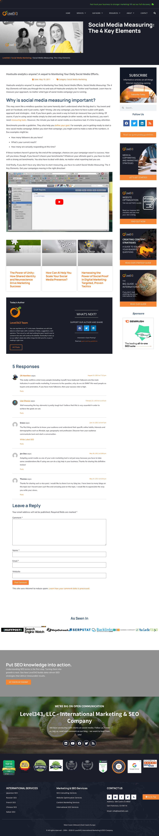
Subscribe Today (138, 94)
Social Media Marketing (21, 58)
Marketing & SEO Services (72, 788)
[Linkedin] (142, 123)
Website (16, 571)
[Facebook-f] (121, 797)
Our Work (96, 13)
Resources (113, 13)
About (129, 13)
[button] (155, 13)
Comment (17, 518)
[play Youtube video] (59, 202)
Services (80, 13)
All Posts (16, 347)
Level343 (6, 58)
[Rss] (150, 123)
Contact (144, 13)
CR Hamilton (25, 375)
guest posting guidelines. (89, 341)
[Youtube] (73, 743)
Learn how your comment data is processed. (69, 588)
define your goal (62, 125)
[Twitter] (134, 123)
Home (68, 13)
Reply (22, 391)
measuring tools (18, 120)
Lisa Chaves (25, 401)
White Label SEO (27, 439)
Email (15, 561)
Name (15, 550)
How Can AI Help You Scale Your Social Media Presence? (58, 276)
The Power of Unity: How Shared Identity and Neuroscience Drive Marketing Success (23, 279)
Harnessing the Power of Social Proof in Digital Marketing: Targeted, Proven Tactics (95, 279)
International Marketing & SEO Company (97, 830)
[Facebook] (126, 123)
